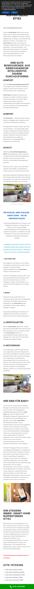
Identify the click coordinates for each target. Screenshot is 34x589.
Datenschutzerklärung (10, 9)
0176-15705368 (13, 565)
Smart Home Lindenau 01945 (13, 569)
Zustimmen (5, 12)
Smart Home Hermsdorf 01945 (14, 580)
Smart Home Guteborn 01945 (13, 577)
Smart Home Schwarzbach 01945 (15, 575)
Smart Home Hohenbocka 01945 (14, 572)
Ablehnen (14, 12)
